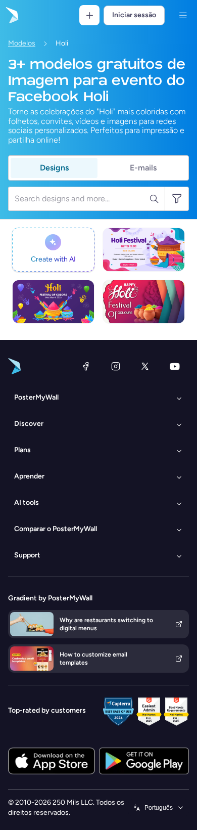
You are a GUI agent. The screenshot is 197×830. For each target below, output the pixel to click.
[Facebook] (86, 366)
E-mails (143, 167)
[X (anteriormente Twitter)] (145, 366)
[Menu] (183, 15)
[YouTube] (175, 366)
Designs (54, 167)
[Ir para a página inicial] (11, 15)
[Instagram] (116, 366)
